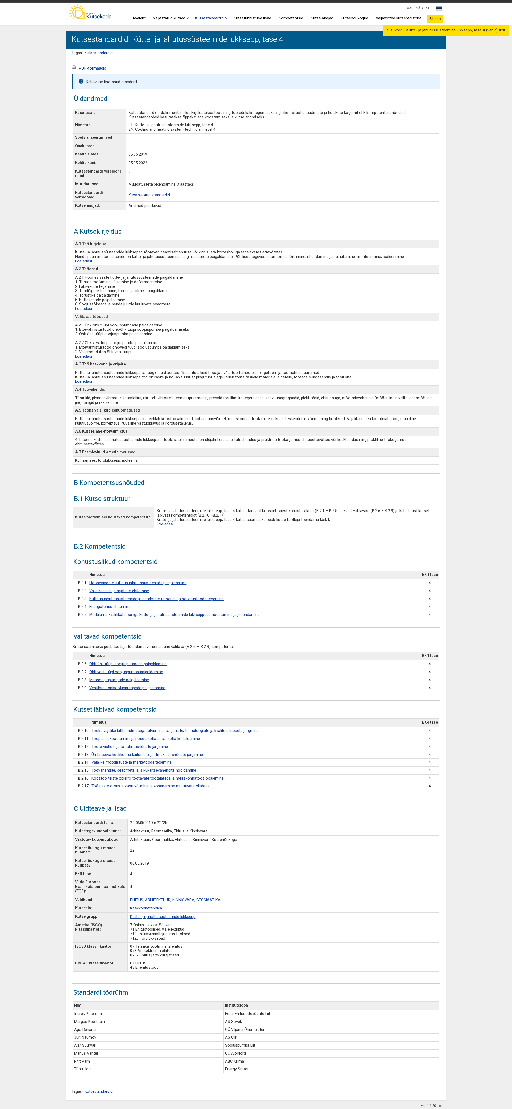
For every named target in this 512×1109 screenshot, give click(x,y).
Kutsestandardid (209, 18)
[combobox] (439, 10)
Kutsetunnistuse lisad (252, 18)
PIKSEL (441, 1105)
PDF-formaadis (92, 68)
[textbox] (438, 9)
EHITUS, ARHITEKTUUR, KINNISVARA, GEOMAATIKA (175, 900)
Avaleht (139, 18)
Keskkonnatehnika (146, 908)
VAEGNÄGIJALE (419, 8)
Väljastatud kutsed (169, 18)
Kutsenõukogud (354, 18)
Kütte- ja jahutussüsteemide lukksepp (162, 917)
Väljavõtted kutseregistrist (398, 18)
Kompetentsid (291, 18)
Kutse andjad (322, 18)
